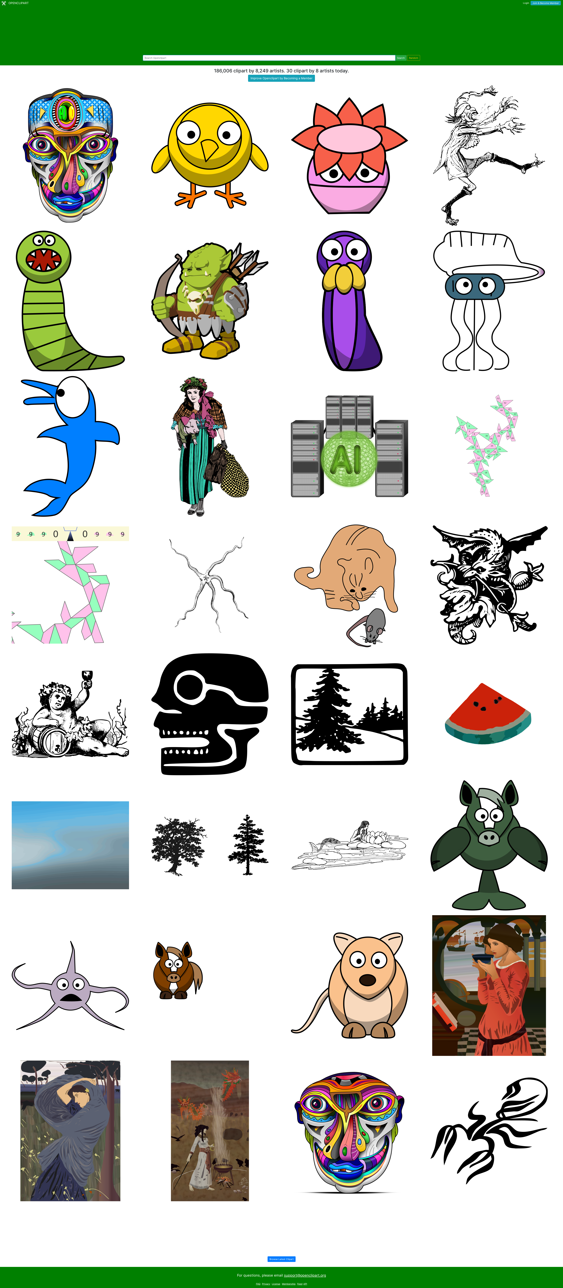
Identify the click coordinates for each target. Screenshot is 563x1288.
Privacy (266, 1283)
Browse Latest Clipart (281, 1259)
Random (413, 57)
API (305, 1283)
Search (401, 57)
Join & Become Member (546, 3)
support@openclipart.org (305, 1275)
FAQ (258, 1283)
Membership (289, 1283)
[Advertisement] (281, 30)
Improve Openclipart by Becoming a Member (281, 78)
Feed (299, 1283)
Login (526, 2)
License (276, 1283)
